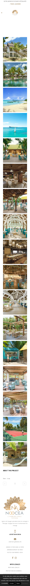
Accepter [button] (12, 583)
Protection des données (14, 571)
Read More (25, 583)
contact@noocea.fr (15, 542)
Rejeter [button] (18, 583)
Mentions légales (13, 567)
